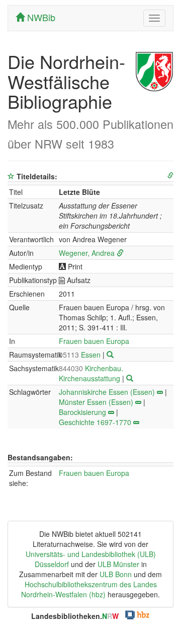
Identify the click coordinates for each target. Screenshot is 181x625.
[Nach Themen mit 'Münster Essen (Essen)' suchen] (138, 402)
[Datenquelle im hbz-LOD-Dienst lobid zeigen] (170, 175)
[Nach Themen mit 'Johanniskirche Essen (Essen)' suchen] (160, 392)
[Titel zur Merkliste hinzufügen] (11, 176)
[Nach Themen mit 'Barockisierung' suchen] (111, 412)
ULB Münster (118, 564)
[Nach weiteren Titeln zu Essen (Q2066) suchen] (110, 355)
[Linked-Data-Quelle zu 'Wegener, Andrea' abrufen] (120, 253)
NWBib (40, 17)
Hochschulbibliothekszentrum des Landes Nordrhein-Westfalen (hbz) (89, 589)
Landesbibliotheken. (75, 616)
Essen (81, 355)
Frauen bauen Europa (94, 341)
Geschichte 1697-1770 (95, 422)
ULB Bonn (116, 574)
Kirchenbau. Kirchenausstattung (91, 373)
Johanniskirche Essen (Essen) (107, 392)
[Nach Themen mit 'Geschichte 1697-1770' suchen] (136, 422)
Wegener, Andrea (87, 253)
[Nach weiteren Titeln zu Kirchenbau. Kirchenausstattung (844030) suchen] (129, 378)
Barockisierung (82, 412)
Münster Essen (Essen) (96, 402)
